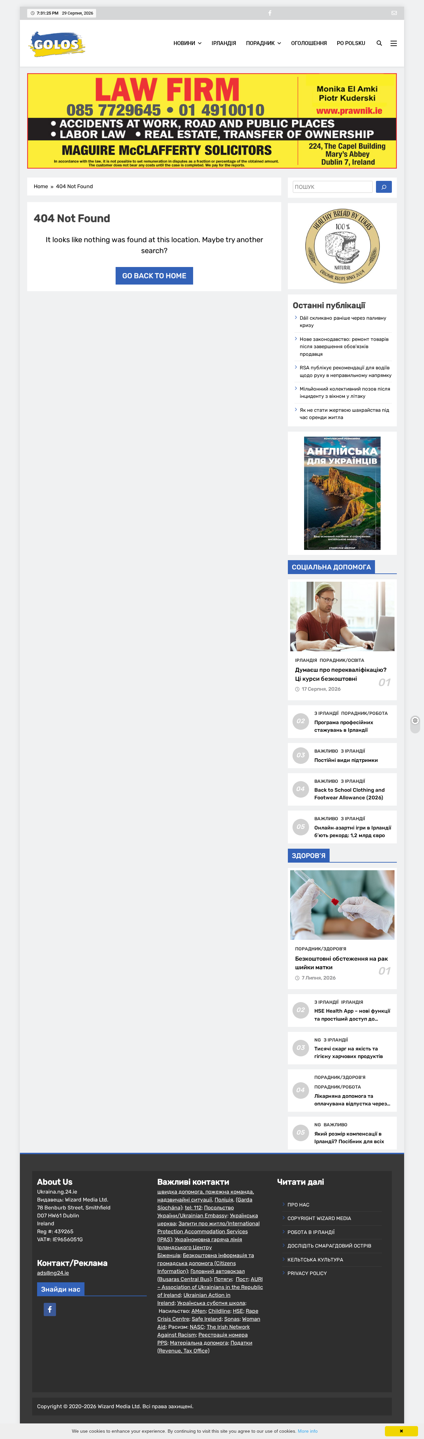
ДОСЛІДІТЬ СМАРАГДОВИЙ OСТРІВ (329, 1246)
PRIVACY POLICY (307, 1273)
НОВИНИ (184, 43)
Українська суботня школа (211, 1303)
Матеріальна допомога (199, 1343)
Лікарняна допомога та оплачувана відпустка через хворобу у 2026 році (350, 1103)
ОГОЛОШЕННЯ (309, 43)
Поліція (224, 1200)
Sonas (231, 1319)
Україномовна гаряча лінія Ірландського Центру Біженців (199, 1247)
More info (308, 1431)
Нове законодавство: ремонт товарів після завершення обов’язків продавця (344, 346)
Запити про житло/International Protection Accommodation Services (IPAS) (208, 1231)
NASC (197, 1327)
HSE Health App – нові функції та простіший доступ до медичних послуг (352, 1018)
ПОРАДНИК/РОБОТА (364, 713)
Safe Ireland (207, 1319)
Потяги (223, 1279)
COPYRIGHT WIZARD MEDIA (319, 1218)
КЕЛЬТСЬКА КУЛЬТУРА (315, 1260)
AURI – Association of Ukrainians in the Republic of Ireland (210, 1287)
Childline (219, 1311)
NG (317, 1039)
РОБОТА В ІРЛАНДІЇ (311, 1232)
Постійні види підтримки (346, 760)
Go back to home (154, 275)
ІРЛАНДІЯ (224, 43)
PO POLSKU (351, 43)
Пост (242, 1279)
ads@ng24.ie (53, 1273)
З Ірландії (326, 713)
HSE (238, 1311)
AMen (198, 1311)
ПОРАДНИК (260, 43)
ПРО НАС (298, 1205)
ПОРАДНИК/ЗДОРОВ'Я (320, 948)
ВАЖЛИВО (326, 751)
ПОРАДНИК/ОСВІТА (342, 660)
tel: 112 (193, 1207)
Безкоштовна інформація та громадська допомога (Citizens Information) (205, 1263)
